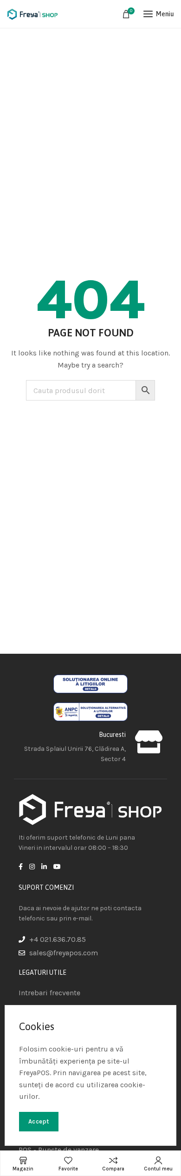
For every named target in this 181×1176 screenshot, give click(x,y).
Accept (38, 1121)
